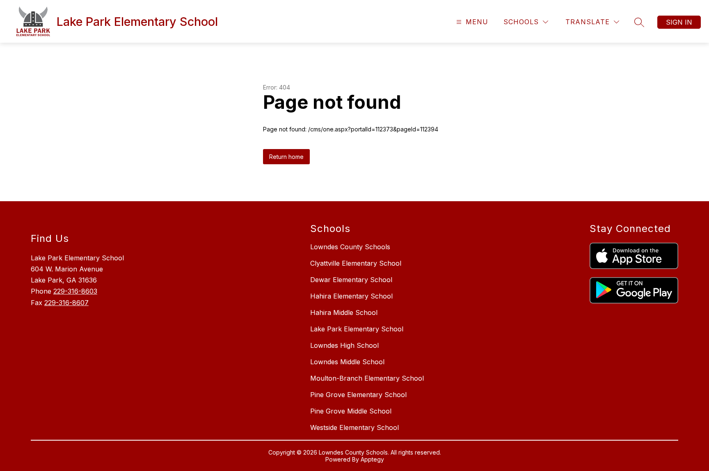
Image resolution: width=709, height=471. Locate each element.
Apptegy (372, 459)
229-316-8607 (66, 303)
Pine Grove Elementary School (358, 395)
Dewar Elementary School (351, 280)
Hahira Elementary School (351, 296)
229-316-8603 (75, 291)
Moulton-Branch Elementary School (367, 378)
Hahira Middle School (343, 312)
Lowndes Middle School (347, 362)
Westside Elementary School (354, 427)
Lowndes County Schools (350, 247)
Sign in (679, 22)
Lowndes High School (344, 345)
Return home (286, 156)
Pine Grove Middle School (350, 411)
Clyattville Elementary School (355, 263)
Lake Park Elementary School (356, 329)
